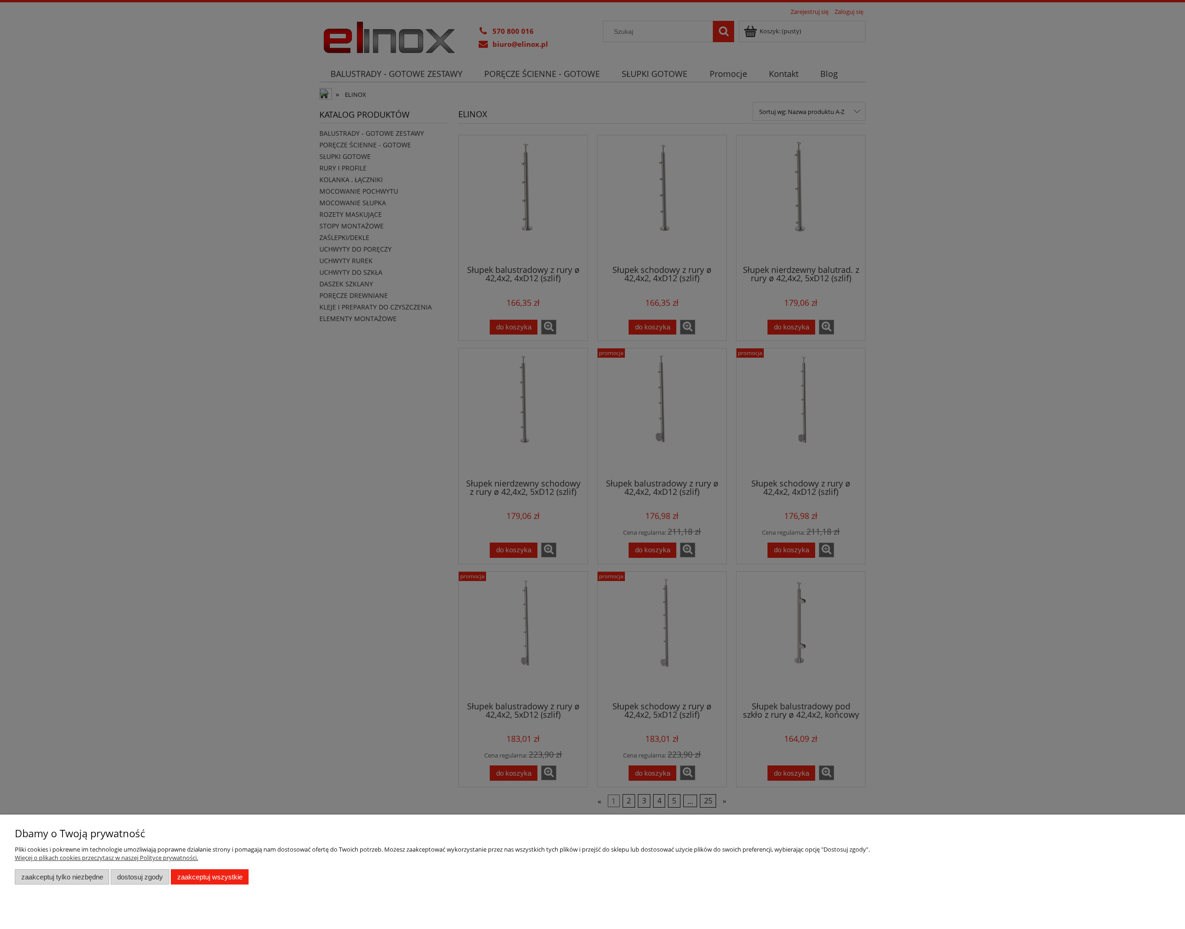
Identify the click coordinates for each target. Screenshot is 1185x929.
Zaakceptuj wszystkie (210, 877)
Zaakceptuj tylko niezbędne (62, 877)
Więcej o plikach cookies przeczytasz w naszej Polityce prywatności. (106, 857)
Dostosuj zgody (140, 877)
